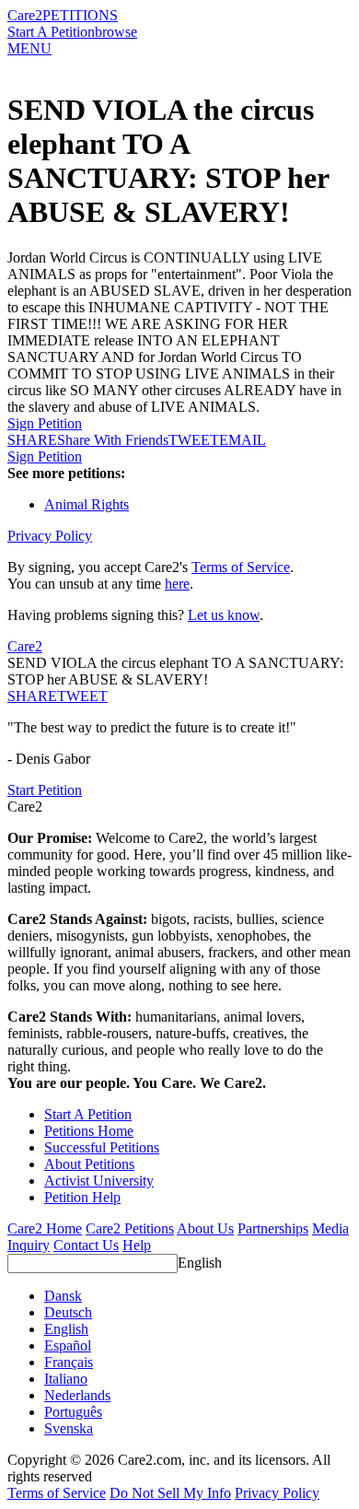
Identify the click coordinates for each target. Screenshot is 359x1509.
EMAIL (242, 440)
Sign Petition (44, 423)
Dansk (63, 1296)
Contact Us (86, 1245)
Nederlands (77, 1395)
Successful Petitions (101, 1147)
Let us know (224, 615)
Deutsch (68, 1312)
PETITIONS (80, 15)
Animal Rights (86, 504)
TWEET (193, 440)
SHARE (32, 696)
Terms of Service (240, 567)
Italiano (65, 1378)
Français (68, 1362)
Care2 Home (44, 1228)
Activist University (99, 1180)
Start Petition (44, 790)
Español (67, 1345)
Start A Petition (51, 32)
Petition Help (82, 1197)
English (200, 1262)
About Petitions (89, 1164)
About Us (205, 1228)
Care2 (24, 15)
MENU (29, 48)
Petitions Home (88, 1131)
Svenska (68, 1428)
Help (136, 1245)
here (177, 583)
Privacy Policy (49, 536)
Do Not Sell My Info (170, 1493)
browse (116, 32)
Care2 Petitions (130, 1228)
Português (73, 1412)
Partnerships (272, 1228)
